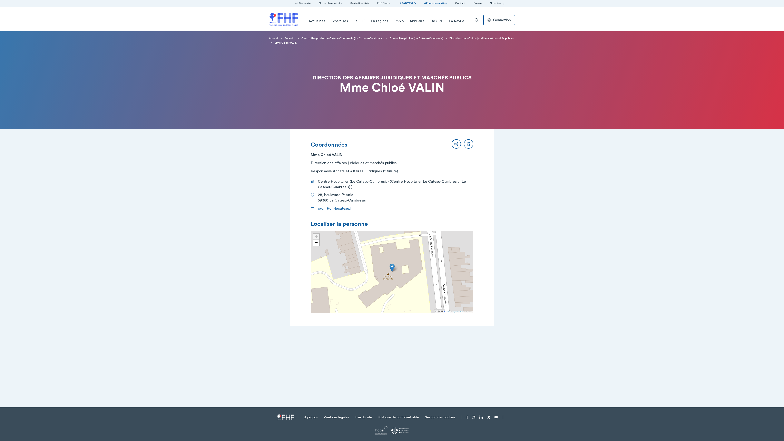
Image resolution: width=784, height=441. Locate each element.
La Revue (456, 21)
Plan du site (363, 417)
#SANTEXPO (408, 3)
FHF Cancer (384, 3)
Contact (460, 3)
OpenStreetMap (458, 312)
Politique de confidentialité (398, 417)
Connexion (502, 20)
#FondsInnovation (435, 3)
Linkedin (481, 417)
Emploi (398, 21)
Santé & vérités (359, 3)
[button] (456, 144)
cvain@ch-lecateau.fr (335, 208)
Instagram (473, 417)
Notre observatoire (330, 3)
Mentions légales (336, 417)
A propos (311, 417)
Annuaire (417, 21)
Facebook (467, 417)
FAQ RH (437, 21)
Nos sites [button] (495, 3)
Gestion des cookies (440, 417)
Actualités (316, 21)
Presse (478, 3)
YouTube (496, 417)
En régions (379, 21)
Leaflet (447, 312)
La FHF (359, 21)
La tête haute (302, 3)
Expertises (339, 21)
